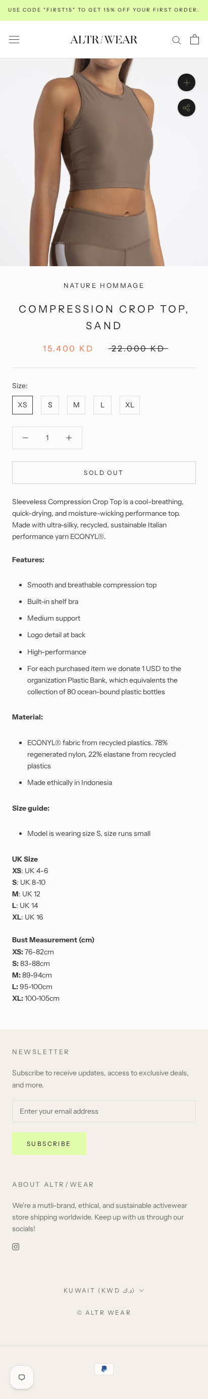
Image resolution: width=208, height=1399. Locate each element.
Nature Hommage (104, 285)
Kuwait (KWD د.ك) (99, 1290)
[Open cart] (194, 39)
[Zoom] (186, 82)
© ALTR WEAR (104, 1312)
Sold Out (104, 472)
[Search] (176, 39)
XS (22, 404)
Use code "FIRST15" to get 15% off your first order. (104, 10)
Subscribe (49, 1143)
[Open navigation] (14, 39)
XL (129, 404)
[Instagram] (15, 1246)
